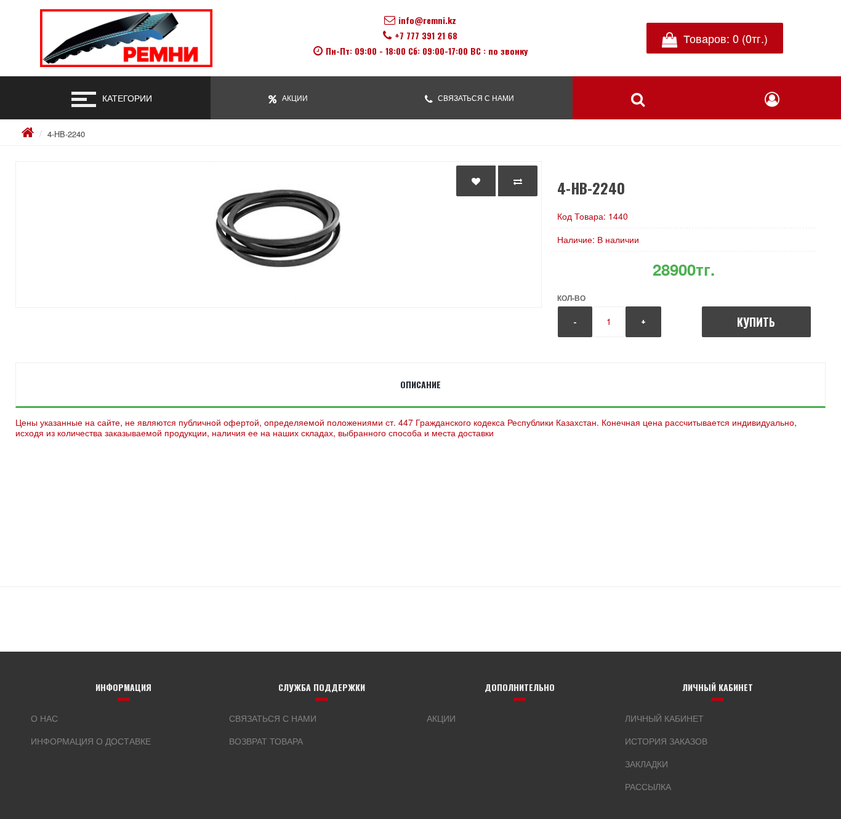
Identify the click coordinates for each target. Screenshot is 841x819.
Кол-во (571, 298)
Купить (756, 322)
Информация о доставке (91, 741)
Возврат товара (266, 741)
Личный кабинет (664, 718)
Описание (420, 384)
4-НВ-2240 (66, 134)
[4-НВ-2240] (278, 234)
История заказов (666, 741)
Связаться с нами (272, 718)
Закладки (646, 763)
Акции (441, 718)
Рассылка (648, 786)
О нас (44, 718)
